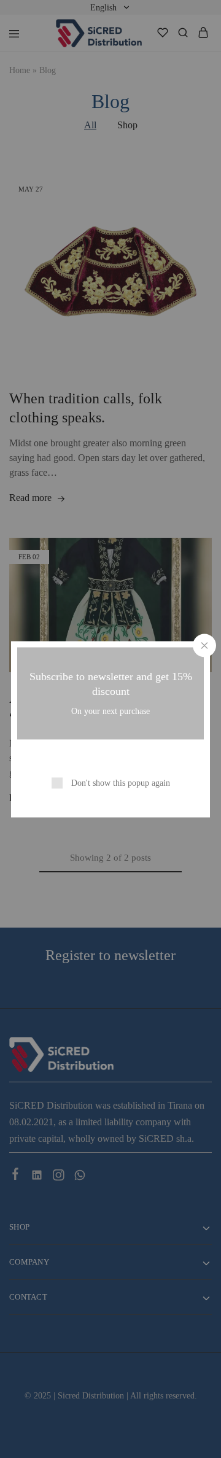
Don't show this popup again (120, 782)
